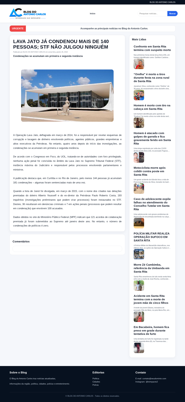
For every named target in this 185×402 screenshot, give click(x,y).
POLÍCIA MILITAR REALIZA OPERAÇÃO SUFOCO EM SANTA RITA (151, 237)
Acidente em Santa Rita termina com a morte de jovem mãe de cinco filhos (151, 299)
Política (95, 378)
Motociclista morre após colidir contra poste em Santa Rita (150, 171)
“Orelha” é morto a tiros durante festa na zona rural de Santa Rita (151, 78)
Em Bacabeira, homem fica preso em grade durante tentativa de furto (151, 331)
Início (92, 13)
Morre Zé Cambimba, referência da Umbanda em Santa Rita (151, 268)
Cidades (96, 382)
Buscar (172, 13)
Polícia (95, 385)
